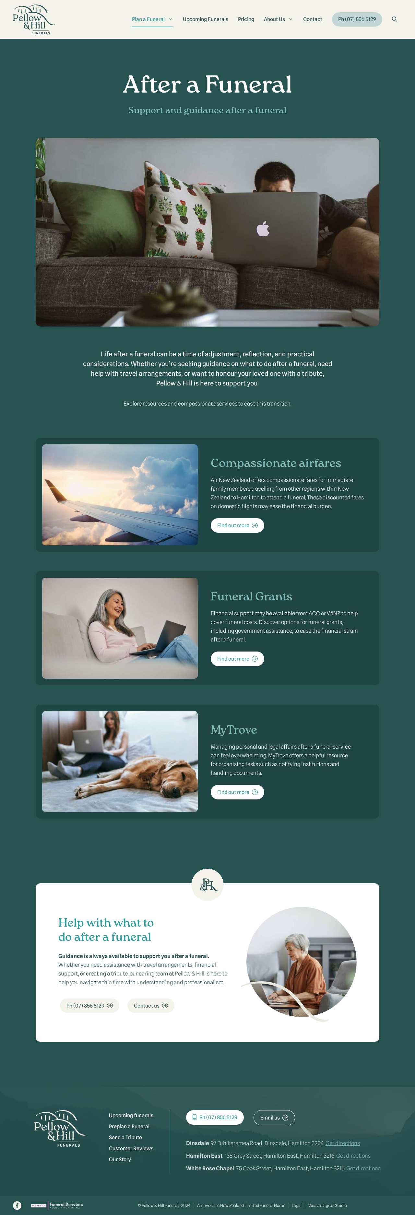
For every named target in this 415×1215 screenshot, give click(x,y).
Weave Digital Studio (327, 1205)
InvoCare (211, 1205)
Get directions (343, 1143)
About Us (274, 19)
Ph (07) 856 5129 (357, 19)
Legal (297, 1205)
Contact (312, 19)
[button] (394, 19)
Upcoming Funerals (205, 19)
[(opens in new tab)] (57, 1208)
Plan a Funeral (148, 19)
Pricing (246, 19)
